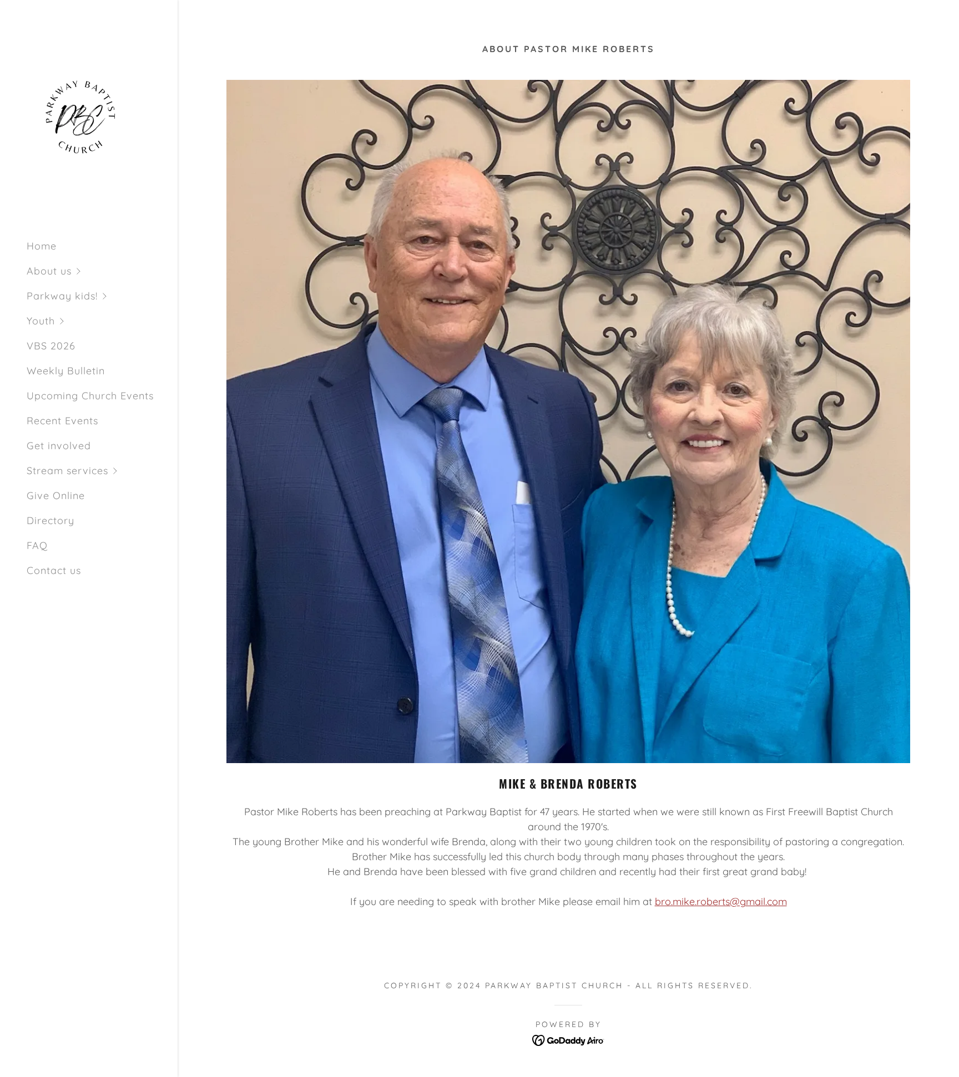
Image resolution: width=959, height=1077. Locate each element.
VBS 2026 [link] (51, 345)
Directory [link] (50, 520)
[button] (102, 270)
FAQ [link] (37, 545)
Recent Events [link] (62, 420)
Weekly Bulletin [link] (66, 370)
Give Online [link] (56, 495)
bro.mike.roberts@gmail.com (721, 901)
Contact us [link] (54, 570)
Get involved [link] (59, 445)
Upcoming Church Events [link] (90, 395)
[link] (82, 121)
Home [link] (42, 246)
